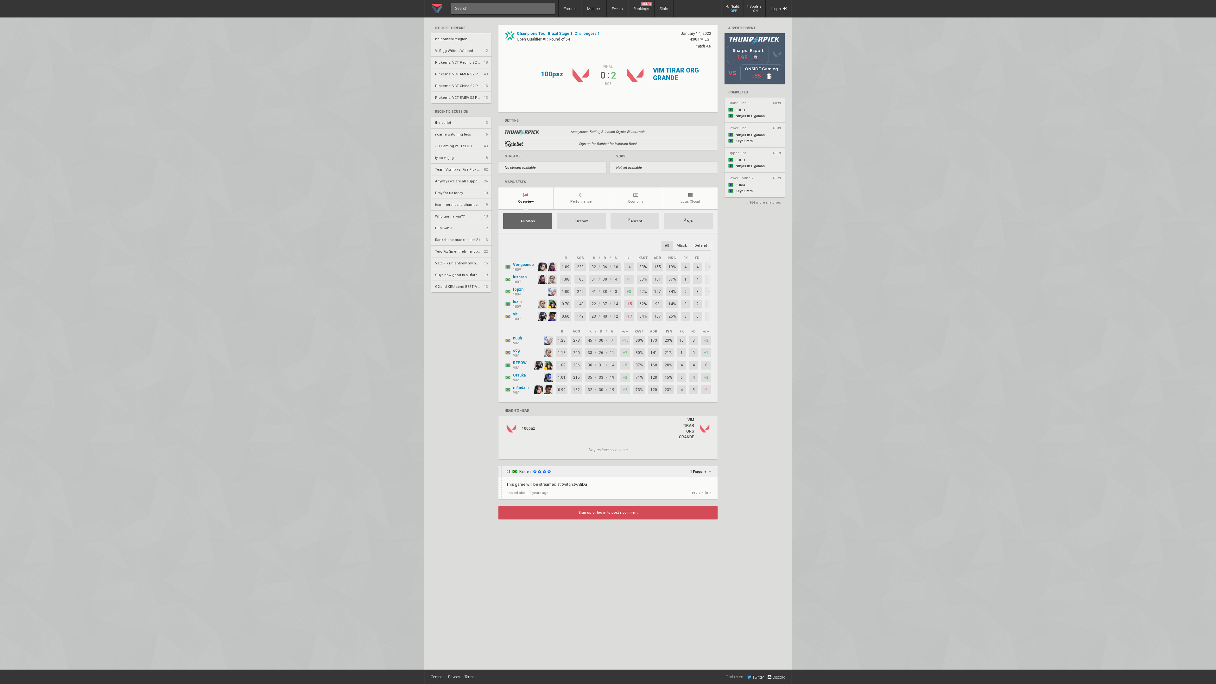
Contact (437, 677)
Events (617, 9)
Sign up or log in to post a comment (608, 512)
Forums (570, 9)
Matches (594, 9)
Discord (779, 677)
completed (738, 92)
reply (696, 492)
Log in (776, 9)
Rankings (642, 6)
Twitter (758, 677)
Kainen (525, 472)
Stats (664, 9)
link (708, 492)
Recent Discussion (451, 111)
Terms (470, 677)
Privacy (454, 677)
